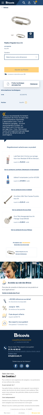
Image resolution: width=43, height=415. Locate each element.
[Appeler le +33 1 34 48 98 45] (5, 348)
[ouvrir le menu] (3, 3)
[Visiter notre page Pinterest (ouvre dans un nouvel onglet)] (27, 366)
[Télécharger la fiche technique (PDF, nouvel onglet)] (29, 34)
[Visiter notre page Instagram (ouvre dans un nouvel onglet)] (21, 366)
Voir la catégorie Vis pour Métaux (21, 230)
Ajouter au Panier (21, 70)
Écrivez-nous (12, 353)
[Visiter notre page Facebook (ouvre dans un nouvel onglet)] (16, 366)
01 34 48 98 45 (14, 349)
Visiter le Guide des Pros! (11, 293)
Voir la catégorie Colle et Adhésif (21, 190)
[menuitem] (24, 2)
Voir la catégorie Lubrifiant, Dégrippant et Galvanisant (21, 169)
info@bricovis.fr (15, 356)
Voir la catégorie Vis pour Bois (21, 210)
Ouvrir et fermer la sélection (21, 57)
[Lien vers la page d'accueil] (10, 3)
